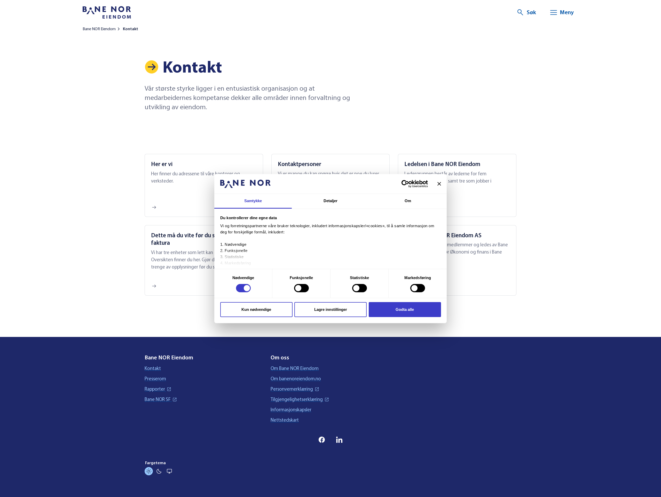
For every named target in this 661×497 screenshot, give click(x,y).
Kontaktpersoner (299, 164)
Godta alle (405, 309)
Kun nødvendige (256, 309)
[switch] (301, 288)
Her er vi (161, 164)
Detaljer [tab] (331, 201)
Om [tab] (408, 201)
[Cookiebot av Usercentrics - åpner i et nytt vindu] (405, 184)
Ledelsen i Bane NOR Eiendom (442, 164)
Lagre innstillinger (330, 309)
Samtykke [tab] (253, 201)
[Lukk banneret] (439, 184)
